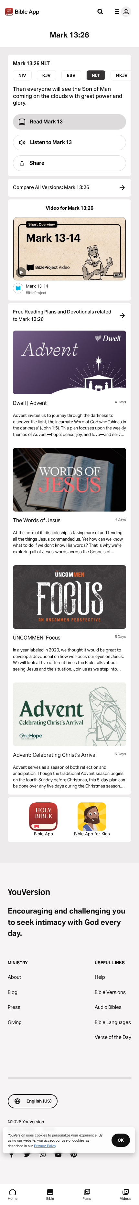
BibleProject (36, 293)
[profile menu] (121, 11)
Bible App (43, 833)
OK (121, 1140)
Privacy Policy (45, 1145)
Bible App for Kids (92, 833)
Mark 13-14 (42, 286)
